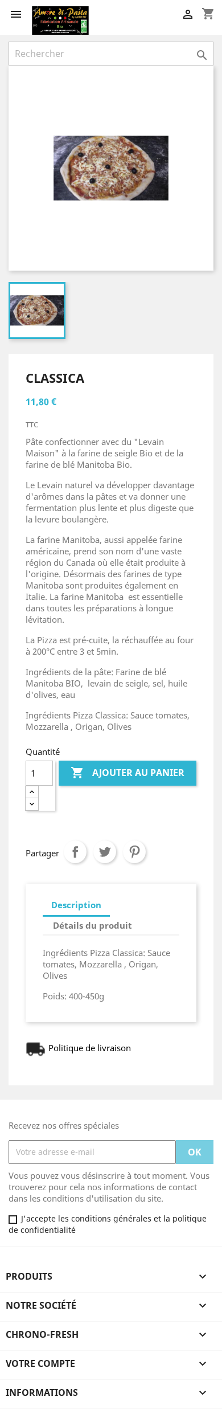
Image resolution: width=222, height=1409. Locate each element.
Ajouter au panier (127, 772)
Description (76, 904)
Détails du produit (92, 925)
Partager (75, 851)
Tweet (104, 851)
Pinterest (134, 851)
